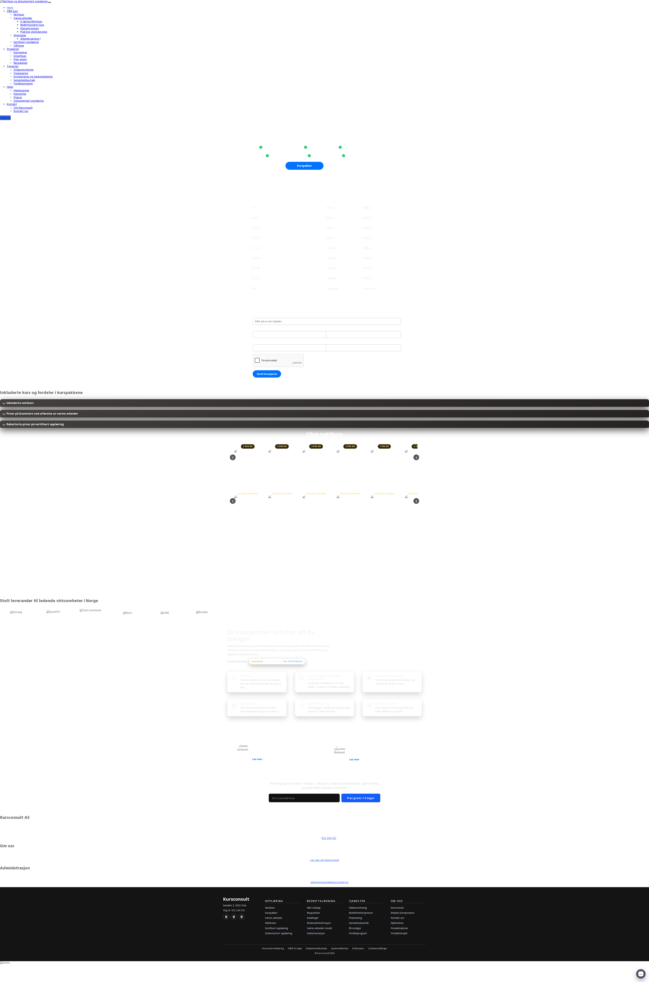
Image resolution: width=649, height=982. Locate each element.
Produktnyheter (399, 928)
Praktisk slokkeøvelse (33, 32)
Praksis (18, 97)
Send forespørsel (267, 373)
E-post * (330, 342)
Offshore (19, 46)
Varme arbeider (23, 18)
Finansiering (21, 73)
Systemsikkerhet (339, 948)
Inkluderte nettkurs (20, 403)
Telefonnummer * (262, 342)
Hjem (10, 8)
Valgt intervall (260, 315)
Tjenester (12, 66)
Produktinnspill (399, 933)
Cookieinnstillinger (377, 948)
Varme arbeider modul (319, 928)
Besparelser (21, 63)
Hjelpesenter (21, 90)
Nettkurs (19, 15)
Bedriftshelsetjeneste (361, 912)
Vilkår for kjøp (295, 948)
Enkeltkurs (20, 56)
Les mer (257, 759)
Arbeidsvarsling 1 (30, 39)
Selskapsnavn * (261, 329)
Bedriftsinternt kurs (32, 25)
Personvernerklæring (273, 948)
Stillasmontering (23, 70)
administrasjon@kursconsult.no (329, 882)
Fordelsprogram (23, 83)
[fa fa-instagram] (241, 917)
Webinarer (20, 35)
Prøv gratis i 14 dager (361, 798)
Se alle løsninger (237, 661)
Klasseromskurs (29, 28)
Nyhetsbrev (397, 923)
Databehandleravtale (316, 948)
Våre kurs (12, 11)
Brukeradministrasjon (319, 923)
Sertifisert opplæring (26, 42)
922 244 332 (328, 838)
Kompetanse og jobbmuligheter (33, 77)
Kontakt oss (21, 111)
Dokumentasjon (316, 933)
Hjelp (10, 87)
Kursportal (20, 94)
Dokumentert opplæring (29, 101)
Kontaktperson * (334, 329)
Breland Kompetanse (402, 912)
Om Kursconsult (23, 108)
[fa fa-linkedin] (226, 917)
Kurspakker (20, 52)
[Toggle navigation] (49, 2)
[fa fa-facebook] (234, 917)
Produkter (13, 49)
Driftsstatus (358, 948)
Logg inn (5, 117)
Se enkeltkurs (344, 165)
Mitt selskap (314, 907)
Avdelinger (313, 917)
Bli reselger (355, 928)
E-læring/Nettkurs (31, 21)
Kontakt (12, 104)
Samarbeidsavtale (24, 80)
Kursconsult (397, 907)
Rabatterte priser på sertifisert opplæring (35, 424)
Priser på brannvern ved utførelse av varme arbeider (42, 413)
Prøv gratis (20, 59)
